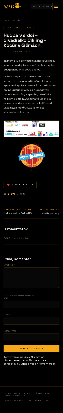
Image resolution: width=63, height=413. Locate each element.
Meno (6, 298)
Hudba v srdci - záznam (18, 28)
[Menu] (56, 6)
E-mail (7, 315)
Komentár (9, 265)
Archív (16, 20)
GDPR (21, 400)
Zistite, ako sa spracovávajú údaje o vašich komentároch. (30, 362)
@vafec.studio (42, 400)
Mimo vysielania (46, 6)
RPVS (29, 400)
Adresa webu (10, 331)
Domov (6, 20)
